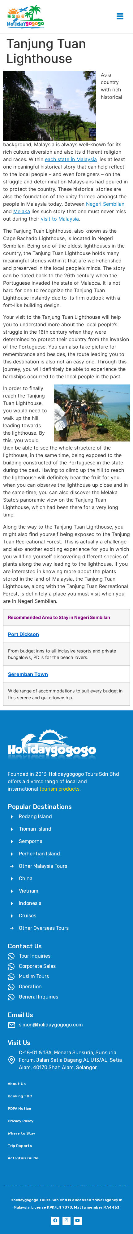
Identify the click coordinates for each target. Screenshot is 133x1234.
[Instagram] (66, 1221)
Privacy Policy (20, 1121)
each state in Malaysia (71, 159)
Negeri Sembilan (105, 204)
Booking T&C (20, 1096)
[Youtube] (78, 1221)
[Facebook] (55, 1221)
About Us (17, 1084)
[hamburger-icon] (120, 17)
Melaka (21, 211)
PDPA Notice (19, 1108)
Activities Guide (23, 1158)
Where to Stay (21, 1133)
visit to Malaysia (60, 219)
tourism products (59, 789)
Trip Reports (20, 1146)
